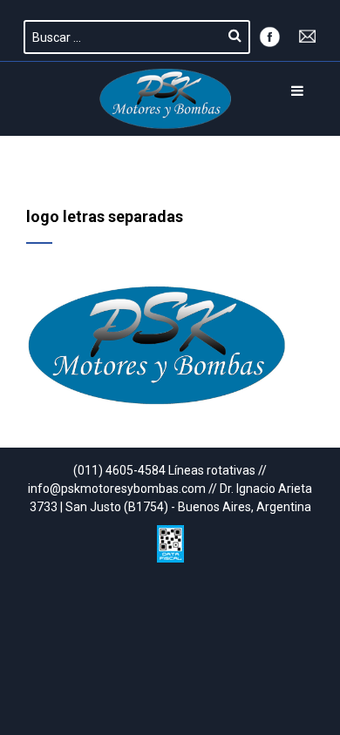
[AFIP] (170, 539)
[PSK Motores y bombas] (165, 99)
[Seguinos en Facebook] (269, 34)
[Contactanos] (308, 34)
